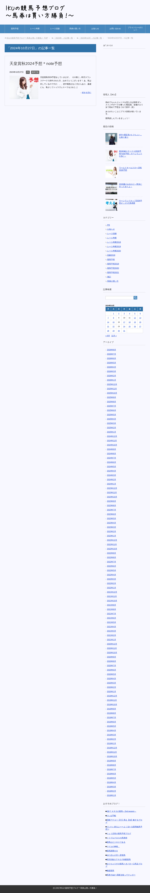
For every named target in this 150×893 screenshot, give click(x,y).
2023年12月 (112, 488)
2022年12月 (112, 540)
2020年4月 (111, 679)
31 (124, 331)
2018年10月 (112, 756)
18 (130, 322)
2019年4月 (111, 731)
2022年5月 (111, 570)
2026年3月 (111, 371)
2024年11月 (112, 441)
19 (135, 322)
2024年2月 (111, 480)
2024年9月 (111, 449)
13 (140, 318)
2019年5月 (111, 726)
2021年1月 (111, 640)
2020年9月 (111, 657)
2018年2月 (111, 791)
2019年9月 (111, 709)
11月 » (114, 336)
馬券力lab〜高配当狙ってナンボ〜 (121, 875)
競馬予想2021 (113, 273)
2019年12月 (112, 696)
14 (108, 322)
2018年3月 (111, 787)
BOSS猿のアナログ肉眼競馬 (119, 859)
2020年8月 (111, 661)
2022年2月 (111, 583)
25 (130, 326)
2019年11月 (112, 700)
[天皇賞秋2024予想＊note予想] (23, 97)
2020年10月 (112, 653)
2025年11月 (112, 389)
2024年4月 (111, 471)
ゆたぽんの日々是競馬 (116, 855)
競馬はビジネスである (116, 842)
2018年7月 (111, 769)
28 (108, 331)
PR (28, 72)
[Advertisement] (124, 71)
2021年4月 (111, 627)
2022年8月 (111, 557)
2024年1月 (111, 484)
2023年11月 (112, 493)
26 (135, 326)
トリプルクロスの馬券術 (117, 838)
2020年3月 (111, 683)
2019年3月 (111, 735)
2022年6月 (111, 566)
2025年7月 (111, 406)
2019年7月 (111, 718)
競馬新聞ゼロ (112, 851)
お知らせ (95, 29)
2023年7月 (111, 510)
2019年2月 (111, 739)
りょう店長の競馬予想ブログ (119, 834)
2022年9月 (111, 553)
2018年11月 (112, 752)
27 (140, 326)
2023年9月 (111, 501)
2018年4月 (111, 782)
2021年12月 (112, 592)
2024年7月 (111, 458)
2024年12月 (112, 436)
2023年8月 (111, 506)
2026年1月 (111, 380)
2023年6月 (111, 514)
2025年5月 (111, 415)
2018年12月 (112, 748)
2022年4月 (111, 575)
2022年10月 (112, 549)
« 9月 (107, 336)
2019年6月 (111, 722)
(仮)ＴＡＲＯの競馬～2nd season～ (121, 811)
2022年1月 (111, 588)
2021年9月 (111, 605)
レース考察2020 (114, 251)
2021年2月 (111, 635)
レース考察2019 (114, 247)
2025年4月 (111, 419)
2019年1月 (111, 743)
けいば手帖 (111, 816)
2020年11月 (112, 648)
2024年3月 (111, 475)
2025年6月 (111, 410)
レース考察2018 (114, 242)
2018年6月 (111, 774)
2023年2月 (111, 532)
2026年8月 (111, 350)
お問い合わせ (115, 29)
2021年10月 (112, 601)
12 (135, 318)
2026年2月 (111, 376)
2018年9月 (111, 761)
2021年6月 (111, 618)
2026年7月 (111, 354)
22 (113, 326)
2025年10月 (112, 393)
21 (108, 326)
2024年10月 (112, 445)
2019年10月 (112, 705)
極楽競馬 (110, 871)
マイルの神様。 (113, 847)
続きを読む (86, 93)
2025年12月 (112, 384)
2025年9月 (111, 397)
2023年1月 (111, 536)
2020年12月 (112, 644)
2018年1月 (111, 795)
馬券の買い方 (75, 29)
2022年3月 (111, 579)
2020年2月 (111, 687)
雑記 (109, 277)
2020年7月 (111, 666)
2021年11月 (112, 596)
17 (124, 322)
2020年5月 (111, 674)
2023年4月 (111, 523)
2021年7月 (111, 614)
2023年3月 (111, 527)
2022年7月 (111, 562)
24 (124, 326)
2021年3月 (111, 631)
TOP (27, 38)
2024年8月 (111, 454)
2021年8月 (111, 609)
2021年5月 (111, 622)
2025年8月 (111, 402)
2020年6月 (111, 670)
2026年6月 (111, 358)
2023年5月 (111, 519)
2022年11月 (112, 544)
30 (119, 331)
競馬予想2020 (113, 268)
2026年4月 (111, 367)
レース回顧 (55, 29)
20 (140, 322)
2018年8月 (111, 765)
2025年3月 (111, 423)
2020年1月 (111, 692)
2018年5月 (111, 778)
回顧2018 (111, 255)
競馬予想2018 (113, 264)
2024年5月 (111, 467)
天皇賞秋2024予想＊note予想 (35, 63)
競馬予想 (15, 29)
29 (113, 331)
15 (113, 322)
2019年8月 (111, 713)
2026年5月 (111, 363)
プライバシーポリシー (135, 29)
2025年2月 (111, 428)
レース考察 (35, 29)
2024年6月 (111, 462)
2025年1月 (111, 432)
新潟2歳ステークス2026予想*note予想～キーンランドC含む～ (130, 153)
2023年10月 (112, 497)
